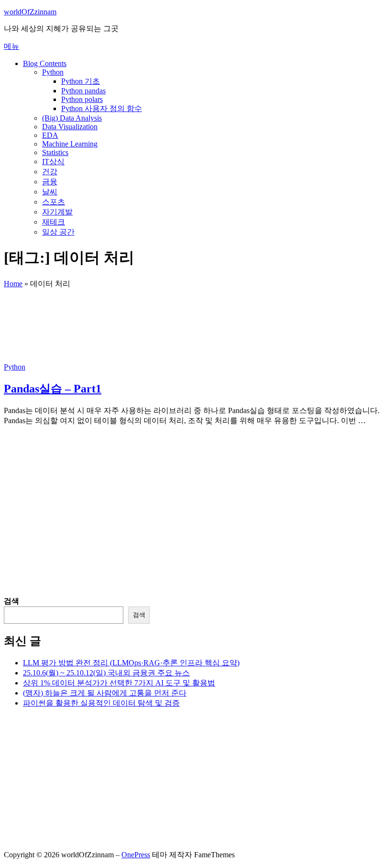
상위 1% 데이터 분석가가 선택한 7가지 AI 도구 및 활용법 (119, 683)
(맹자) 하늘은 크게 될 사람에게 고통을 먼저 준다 (104, 693)
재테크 (53, 222)
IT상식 (53, 161)
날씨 (49, 192)
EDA (50, 135)
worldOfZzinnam (30, 12)
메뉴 (11, 46)
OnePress (135, 855)
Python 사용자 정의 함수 (101, 108)
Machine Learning (70, 144)
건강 (49, 172)
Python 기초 (80, 81)
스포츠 (53, 202)
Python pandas (83, 91)
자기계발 (57, 212)
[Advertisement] (196, 529)
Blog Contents (44, 63)
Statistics (55, 152)
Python (53, 72)
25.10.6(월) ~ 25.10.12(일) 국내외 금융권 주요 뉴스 (106, 673)
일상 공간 (58, 232)
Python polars (82, 99)
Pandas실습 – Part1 (52, 388)
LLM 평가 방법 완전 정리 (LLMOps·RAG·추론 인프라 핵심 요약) (131, 663)
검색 (11, 601)
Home (13, 284)
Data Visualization (70, 127)
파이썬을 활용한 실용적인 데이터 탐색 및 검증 (101, 703)
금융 (49, 182)
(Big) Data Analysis (72, 118)
